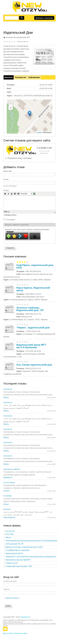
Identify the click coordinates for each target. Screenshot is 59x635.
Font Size (24, 193)
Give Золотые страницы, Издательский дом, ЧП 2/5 (20, 304)
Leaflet (39, 132)
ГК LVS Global (9, 483)
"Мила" (8, 538)
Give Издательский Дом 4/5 (12, 41)
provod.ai (7, 509)
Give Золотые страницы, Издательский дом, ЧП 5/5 (27, 304)
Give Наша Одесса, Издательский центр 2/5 (20, 285)
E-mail (5, 179)
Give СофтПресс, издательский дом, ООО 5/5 (27, 262)
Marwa (6, 398)
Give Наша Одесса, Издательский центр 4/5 (25, 285)
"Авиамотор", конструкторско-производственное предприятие (31, 557)
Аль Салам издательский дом (34, 364)
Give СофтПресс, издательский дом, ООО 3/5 (22, 262)
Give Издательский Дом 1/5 (4, 41)
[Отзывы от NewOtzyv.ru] (29, 12)
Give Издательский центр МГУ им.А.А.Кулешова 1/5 (17, 342)
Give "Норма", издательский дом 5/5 (27, 324)
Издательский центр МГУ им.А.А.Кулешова (31, 346)
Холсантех (7, 389)
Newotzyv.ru (25, 617)
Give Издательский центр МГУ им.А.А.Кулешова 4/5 (25, 342)
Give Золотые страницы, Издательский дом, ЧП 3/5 (22, 304)
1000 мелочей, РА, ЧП (14, 544)
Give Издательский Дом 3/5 (9, 41)
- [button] (11, 108)
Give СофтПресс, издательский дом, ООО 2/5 (20, 262)
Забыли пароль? (12, 598)
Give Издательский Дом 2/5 (7, 41)
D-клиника (7, 496)
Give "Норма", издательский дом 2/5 (20, 324)
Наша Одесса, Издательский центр (33, 289)
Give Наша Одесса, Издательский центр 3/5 (22, 285)
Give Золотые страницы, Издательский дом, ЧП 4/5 (25, 304)
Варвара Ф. (8, 477)
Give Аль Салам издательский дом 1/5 (17, 362)
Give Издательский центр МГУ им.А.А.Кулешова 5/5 (27, 342)
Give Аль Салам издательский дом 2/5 (20, 362)
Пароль (6, 589)
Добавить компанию (44, 18)
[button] (5, 193)
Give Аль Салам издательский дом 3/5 (22, 362)
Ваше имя (7, 171)
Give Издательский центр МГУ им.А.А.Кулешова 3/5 (22, 342)
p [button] (8, 212)
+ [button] (11, 103)
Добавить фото (10, 215)
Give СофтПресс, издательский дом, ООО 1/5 (17, 262)
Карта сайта (8, 633)
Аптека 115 (10, 531)
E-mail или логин (10, 581)
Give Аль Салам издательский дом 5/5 (27, 362)
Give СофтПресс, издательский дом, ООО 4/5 (25, 262)
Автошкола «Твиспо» (11, 469)
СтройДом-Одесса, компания (17, 550)
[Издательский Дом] (44, 66)
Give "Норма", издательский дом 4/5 (25, 324)
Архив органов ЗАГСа (14, 553)
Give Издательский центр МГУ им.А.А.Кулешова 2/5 (20, 342)
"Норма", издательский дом (33, 327)
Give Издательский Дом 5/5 (14, 41)
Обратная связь (20, 633)
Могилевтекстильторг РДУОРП (18, 560)
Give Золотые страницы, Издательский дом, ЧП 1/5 (17, 304)
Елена (6, 504)
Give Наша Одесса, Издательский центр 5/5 (27, 285)
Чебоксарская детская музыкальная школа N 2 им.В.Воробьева (31, 541)
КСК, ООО (10, 534)
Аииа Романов (9, 517)
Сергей (6, 491)
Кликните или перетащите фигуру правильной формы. (27, 229)
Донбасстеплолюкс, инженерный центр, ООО (24, 547)
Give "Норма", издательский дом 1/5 (17, 324)
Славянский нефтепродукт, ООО (19, 566)
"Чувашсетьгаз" (12, 563)
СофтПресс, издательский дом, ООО (35, 266)
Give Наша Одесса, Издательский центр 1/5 (17, 285)
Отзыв (6, 190)
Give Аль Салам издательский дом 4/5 (25, 362)
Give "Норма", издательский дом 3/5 (22, 324)
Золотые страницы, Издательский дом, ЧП (29, 309)
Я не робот (10, 220)
